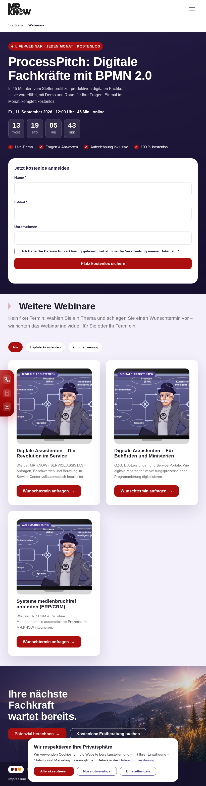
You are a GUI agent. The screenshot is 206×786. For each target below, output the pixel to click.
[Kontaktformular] (7, 393)
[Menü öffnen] (192, 9)
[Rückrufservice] (7, 379)
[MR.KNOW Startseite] (19, 9)
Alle (15, 347)
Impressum (17, 779)
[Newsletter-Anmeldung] (7, 406)
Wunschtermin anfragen (46, 491)
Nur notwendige (97, 771)
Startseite (15, 25)
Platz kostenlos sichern (103, 263)
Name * (20, 177)
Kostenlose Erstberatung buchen (108, 734)
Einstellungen (138, 771)
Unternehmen (25, 227)
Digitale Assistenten (45, 347)
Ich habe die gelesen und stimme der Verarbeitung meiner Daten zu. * (100, 251)
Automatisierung (85, 347)
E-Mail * (20, 202)
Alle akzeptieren (54, 771)
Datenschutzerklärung (63, 251)
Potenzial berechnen (34, 734)
